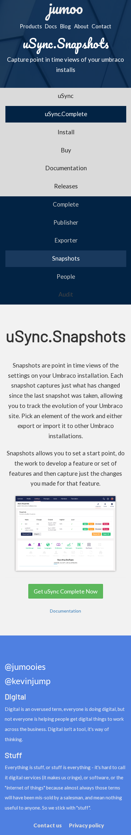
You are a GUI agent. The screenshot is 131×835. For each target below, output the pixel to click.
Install (66, 132)
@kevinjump (28, 681)
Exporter (66, 240)
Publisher (65, 222)
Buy (66, 150)
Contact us (47, 825)
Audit (66, 294)
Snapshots (66, 258)
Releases (66, 186)
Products (31, 26)
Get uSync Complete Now (66, 591)
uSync (65, 95)
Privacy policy (86, 825)
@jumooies (25, 667)
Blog (65, 26)
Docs (51, 26)
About (81, 26)
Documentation (66, 168)
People (66, 276)
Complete (66, 204)
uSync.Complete (66, 113)
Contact (101, 26)
